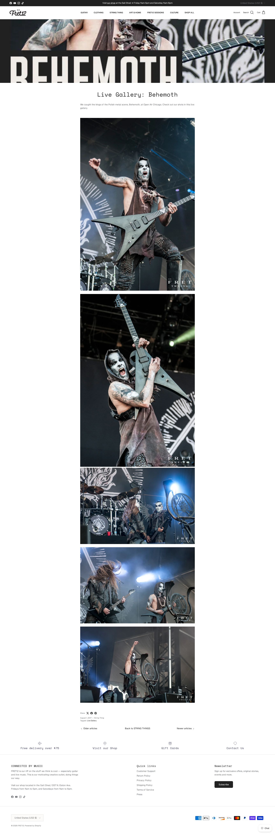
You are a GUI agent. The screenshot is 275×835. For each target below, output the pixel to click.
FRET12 (21, 825)
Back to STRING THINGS (137, 728)
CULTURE (174, 12)
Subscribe (224, 784)
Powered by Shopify (33, 825)
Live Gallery (92, 720)
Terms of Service (145, 789)
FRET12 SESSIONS (155, 12)
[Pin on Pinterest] (95, 713)
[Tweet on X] (87, 713)
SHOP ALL (189, 12)
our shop (111, 3)
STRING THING (116, 12)
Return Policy (143, 775)
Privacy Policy (144, 780)
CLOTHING (98, 12)
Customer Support (146, 771)
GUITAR (84, 12)
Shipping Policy (144, 785)
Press (139, 794)
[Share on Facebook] (91, 713)
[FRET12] (18, 12)
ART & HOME (135, 12)
